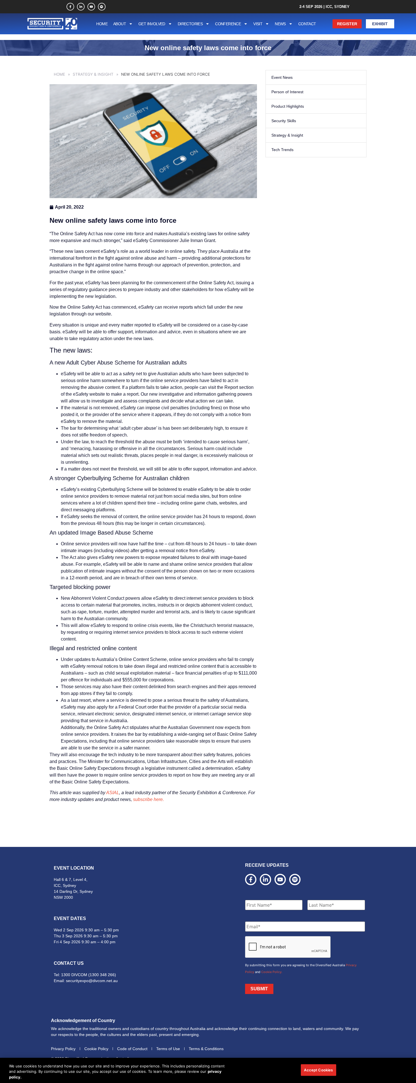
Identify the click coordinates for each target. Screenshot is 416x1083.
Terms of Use (168, 1048)
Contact (307, 24)
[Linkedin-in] (81, 6)
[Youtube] (91, 6)
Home (102, 24)
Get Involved (151, 24)
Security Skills (283, 120)
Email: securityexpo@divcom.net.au (86, 980)
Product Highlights (287, 106)
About (119, 24)
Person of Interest (287, 92)
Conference (228, 24)
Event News (282, 77)
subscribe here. (148, 799)
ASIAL (112, 792)
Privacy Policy (63, 1048)
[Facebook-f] (70, 6)
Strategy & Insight (93, 74)
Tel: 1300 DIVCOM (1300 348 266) (85, 974)
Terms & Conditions (206, 1048)
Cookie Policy (96, 1048)
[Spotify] (102, 6)
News (280, 24)
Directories (190, 24)
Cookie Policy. (271, 972)
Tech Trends (282, 149)
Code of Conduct (132, 1048)
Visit (257, 24)
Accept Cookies (318, 1069)
